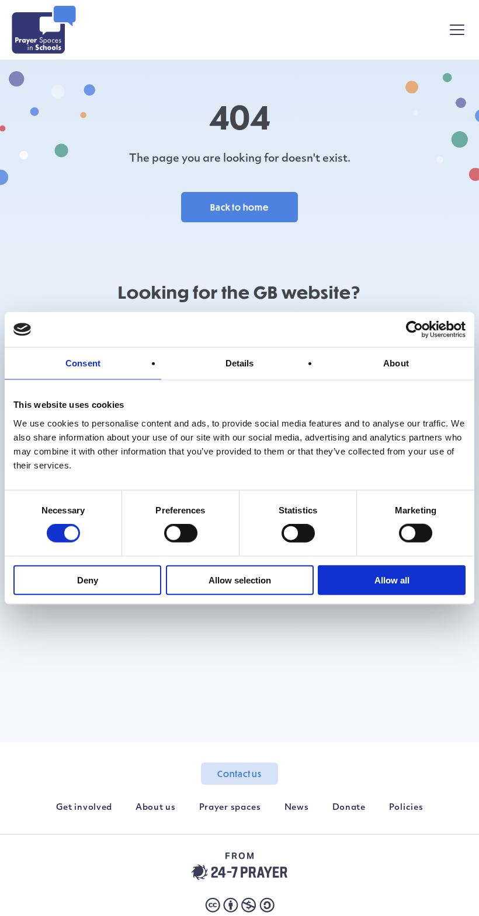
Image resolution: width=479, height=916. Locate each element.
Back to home (239, 207)
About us (156, 807)
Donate (349, 807)
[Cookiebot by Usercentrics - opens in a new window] (414, 329)
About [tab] (396, 363)
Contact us (239, 773)
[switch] (180, 533)
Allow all (391, 580)
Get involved (84, 807)
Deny (87, 580)
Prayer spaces (230, 807)
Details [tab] (239, 363)
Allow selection (240, 580)
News (296, 807)
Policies (406, 807)
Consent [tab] (82, 363)
